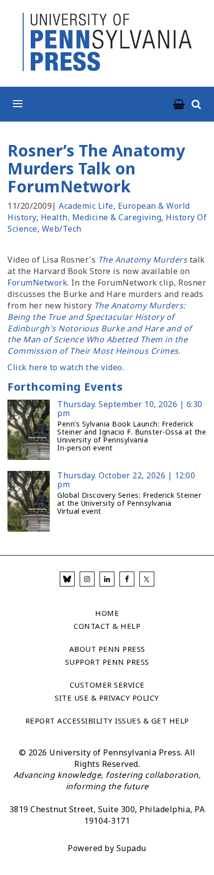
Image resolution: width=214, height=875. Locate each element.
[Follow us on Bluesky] (67, 579)
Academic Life (86, 205)
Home (107, 613)
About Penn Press (107, 649)
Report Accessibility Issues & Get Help (107, 721)
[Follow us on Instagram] (87, 579)
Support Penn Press (107, 662)
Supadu (131, 848)
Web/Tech (62, 228)
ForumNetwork (37, 282)
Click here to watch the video (64, 367)
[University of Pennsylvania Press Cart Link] (179, 104)
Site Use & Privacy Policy (107, 698)
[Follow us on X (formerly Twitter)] (146, 579)
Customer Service (107, 685)
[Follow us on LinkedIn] (107, 579)
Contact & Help (107, 626)
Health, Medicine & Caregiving (101, 217)
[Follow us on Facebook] (126, 579)
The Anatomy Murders (143, 259)
